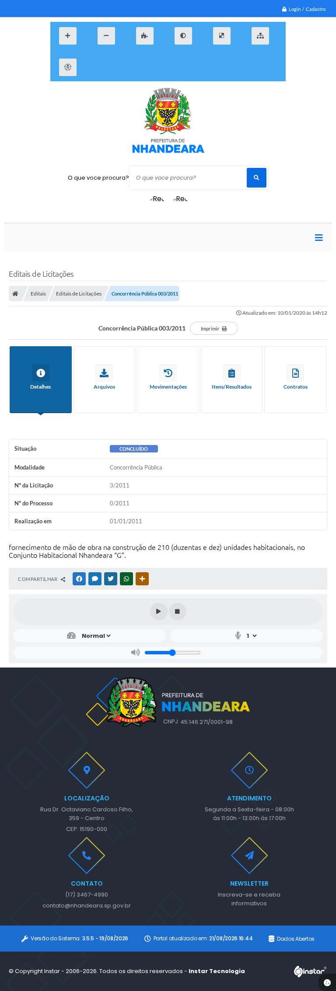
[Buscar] (256, 178)
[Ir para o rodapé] (160, 67)
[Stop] (177, 611)
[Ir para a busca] (139, 67)
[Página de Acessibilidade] (67, 67)
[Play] (159, 611)
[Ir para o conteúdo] (97, 67)
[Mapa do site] (260, 36)
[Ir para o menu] (118, 67)
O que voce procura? (98, 178)
